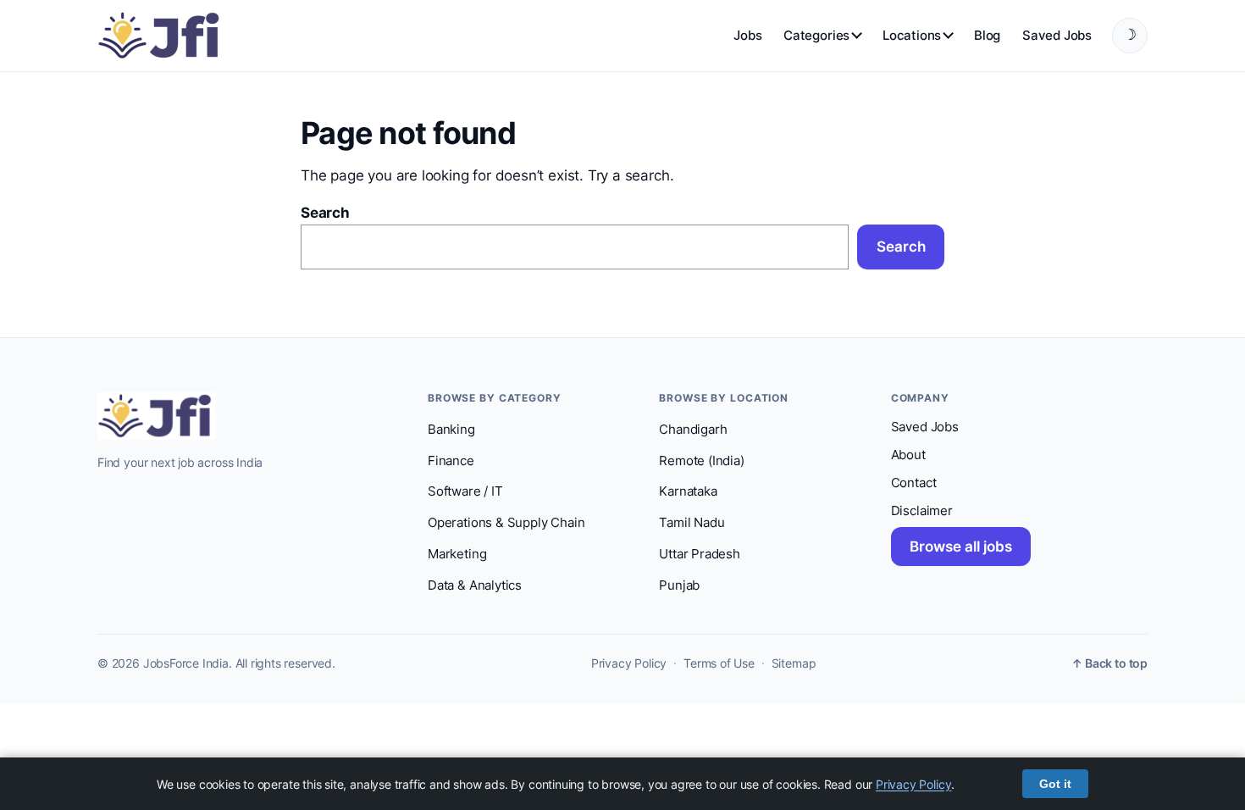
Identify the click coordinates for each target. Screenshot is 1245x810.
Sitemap (794, 663)
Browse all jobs (961, 546)
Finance (451, 461)
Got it (1055, 784)
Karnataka (688, 491)
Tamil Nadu (691, 522)
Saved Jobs (1057, 35)
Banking (451, 429)
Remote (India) (701, 461)
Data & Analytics (475, 585)
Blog (987, 35)
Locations (912, 35)
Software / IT (465, 491)
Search (325, 212)
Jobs (747, 35)
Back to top (1109, 663)
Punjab (679, 585)
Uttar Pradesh (699, 554)
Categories (816, 35)
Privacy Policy (629, 663)
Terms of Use (719, 663)
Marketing (457, 554)
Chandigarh (693, 429)
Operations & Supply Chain (506, 522)
